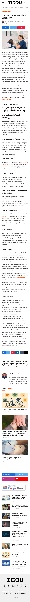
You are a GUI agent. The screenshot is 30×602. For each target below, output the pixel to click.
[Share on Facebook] (5, 27)
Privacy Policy (9, 593)
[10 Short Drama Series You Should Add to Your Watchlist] (6, 524)
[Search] (27, 2)
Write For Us (15, 591)
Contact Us (6, 591)
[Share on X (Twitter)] (13, 27)
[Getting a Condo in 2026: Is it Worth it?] (6, 546)
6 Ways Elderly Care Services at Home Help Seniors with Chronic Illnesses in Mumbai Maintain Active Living (14, 433)
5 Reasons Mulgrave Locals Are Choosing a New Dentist (12, 458)
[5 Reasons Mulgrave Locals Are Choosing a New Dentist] (15, 447)
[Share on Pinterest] (21, 27)
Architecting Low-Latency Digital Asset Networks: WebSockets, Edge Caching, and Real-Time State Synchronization (20, 535)
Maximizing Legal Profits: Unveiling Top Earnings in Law (8, 363)
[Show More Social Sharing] (26, 27)
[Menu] (3, 2)
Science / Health (13, 7)
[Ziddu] (15, 2)
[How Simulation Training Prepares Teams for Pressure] (6, 507)
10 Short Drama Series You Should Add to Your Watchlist (19, 523)
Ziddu (3, 7)
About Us (23, 591)
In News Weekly (6, 99)
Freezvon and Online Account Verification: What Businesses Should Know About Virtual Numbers (20, 564)
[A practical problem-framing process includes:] (6, 516)
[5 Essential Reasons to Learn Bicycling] (15, 400)
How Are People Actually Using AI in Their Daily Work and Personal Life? (19, 497)
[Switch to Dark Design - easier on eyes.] (25, 2)
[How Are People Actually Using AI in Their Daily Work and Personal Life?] (6, 498)
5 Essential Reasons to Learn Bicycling (14, 409)
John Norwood (9, 21)
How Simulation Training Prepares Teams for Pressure (20, 505)
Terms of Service (20, 593)
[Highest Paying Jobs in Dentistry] (15, 40)
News (6, 7)
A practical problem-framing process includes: (19, 514)
